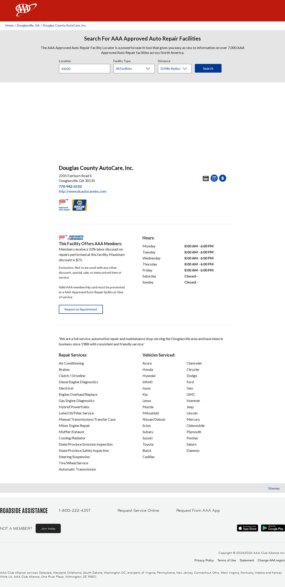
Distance (164, 60)
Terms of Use (226, 560)
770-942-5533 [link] (70, 186)
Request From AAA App (198, 510)
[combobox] (86, 67)
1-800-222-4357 (74, 510)
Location (65, 60)
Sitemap (274, 488)
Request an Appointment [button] (81, 309)
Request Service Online (138, 510)
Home (9, 25)
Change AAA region (271, 560)
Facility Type (122, 60)
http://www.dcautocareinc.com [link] (82, 191)
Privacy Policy (204, 560)
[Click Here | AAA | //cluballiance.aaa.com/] (26, 13)
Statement (247, 560)
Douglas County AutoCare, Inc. (64, 25)
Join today (48, 528)
